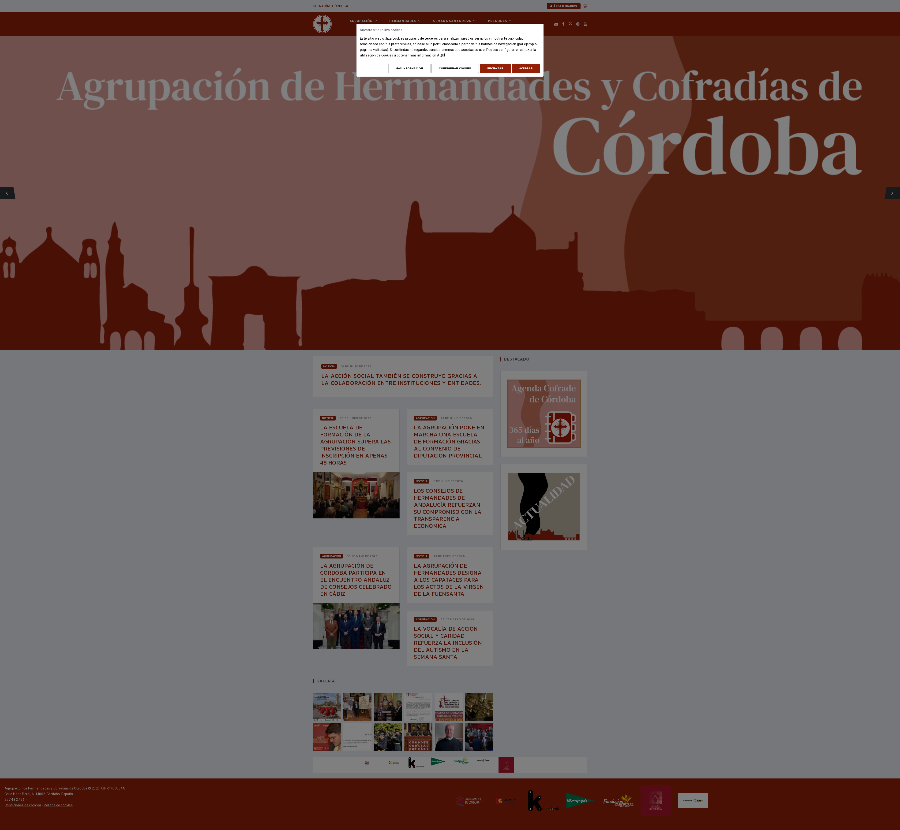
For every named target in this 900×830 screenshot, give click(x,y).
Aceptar (525, 68)
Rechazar (495, 68)
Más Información (409, 68)
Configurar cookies (455, 68)
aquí (441, 55)
